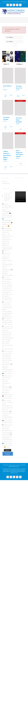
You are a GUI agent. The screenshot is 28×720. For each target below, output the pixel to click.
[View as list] (15, 45)
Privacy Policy (19, 465)
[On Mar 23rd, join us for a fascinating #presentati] (7, 362)
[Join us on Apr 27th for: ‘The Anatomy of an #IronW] (7, 264)
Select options (18, 96)
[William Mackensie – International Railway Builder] (7, 140)
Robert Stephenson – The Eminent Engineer (19, 153)
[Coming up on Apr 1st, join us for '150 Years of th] (7, 338)
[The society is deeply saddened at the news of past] (7, 289)
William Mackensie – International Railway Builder (7, 155)
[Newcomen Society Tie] (20, 76)
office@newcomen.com (20, 1)
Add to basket (5, 95)
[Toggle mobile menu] (25, 15)
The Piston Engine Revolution (19, 120)
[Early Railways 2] (7, 75)
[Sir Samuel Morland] (7, 107)
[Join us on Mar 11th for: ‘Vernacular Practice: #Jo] (7, 411)
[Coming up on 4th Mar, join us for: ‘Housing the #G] (7, 436)
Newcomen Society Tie (19, 87)
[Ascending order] (21, 37)
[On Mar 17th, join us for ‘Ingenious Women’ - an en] (7, 387)
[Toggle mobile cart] (22, 15)
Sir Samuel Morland (6, 118)
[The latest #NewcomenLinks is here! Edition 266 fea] (7, 215)
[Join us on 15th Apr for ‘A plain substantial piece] (7, 313)
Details (11, 95)
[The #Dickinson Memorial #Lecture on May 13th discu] (7, 239)
